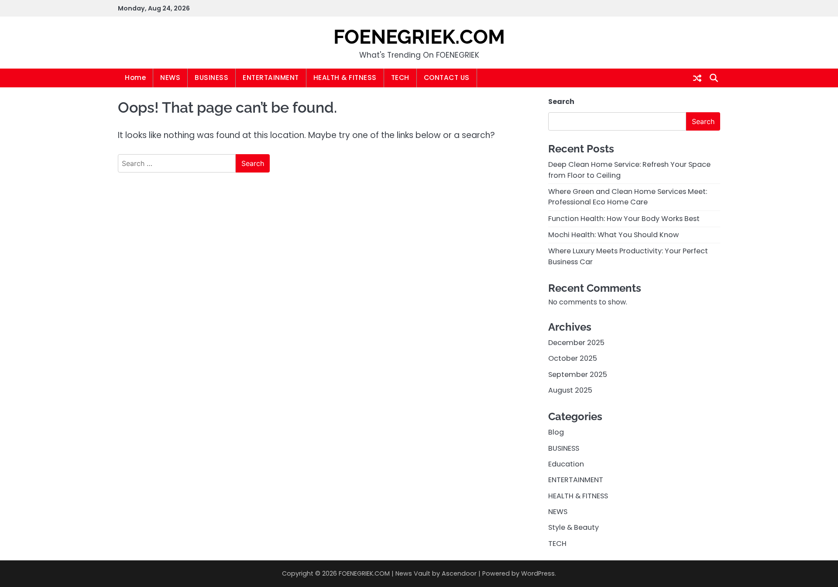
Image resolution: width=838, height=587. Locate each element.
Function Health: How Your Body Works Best (624, 219)
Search (561, 102)
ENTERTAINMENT (271, 77)
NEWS (170, 77)
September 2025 (577, 374)
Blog (556, 432)
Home (135, 77)
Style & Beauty (573, 527)
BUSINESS (211, 77)
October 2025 (572, 358)
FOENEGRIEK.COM (419, 36)
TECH (400, 77)
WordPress (538, 573)
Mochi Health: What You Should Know (613, 235)
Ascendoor (459, 573)
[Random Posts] (697, 78)
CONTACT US (447, 77)
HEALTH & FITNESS (345, 77)
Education (566, 464)
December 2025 (576, 343)
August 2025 (570, 390)
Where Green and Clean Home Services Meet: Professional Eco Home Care (627, 196)
